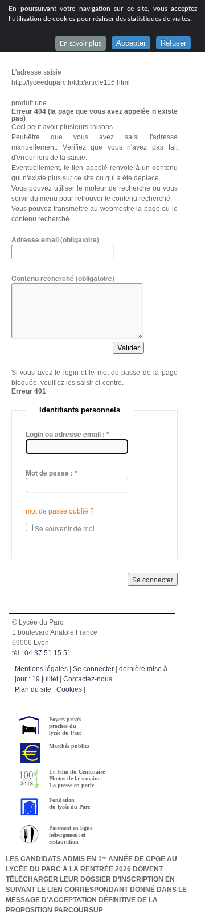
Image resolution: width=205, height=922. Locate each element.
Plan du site (33, 689)
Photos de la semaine (74, 778)
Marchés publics (69, 746)
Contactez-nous (87, 679)
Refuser (173, 43)
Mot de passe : (51, 473)
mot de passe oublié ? (60, 511)
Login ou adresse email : (67, 434)
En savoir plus (80, 43)
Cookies (69, 689)
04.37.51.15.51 (47, 653)
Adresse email (55, 239)
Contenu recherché (62, 278)
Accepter (131, 43)
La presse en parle (71, 785)
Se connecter (93, 669)
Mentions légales (41, 669)
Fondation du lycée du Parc (69, 803)
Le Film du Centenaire (77, 771)
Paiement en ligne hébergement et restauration (70, 835)
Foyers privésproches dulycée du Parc (65, 726)
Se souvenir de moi (65, 528)
